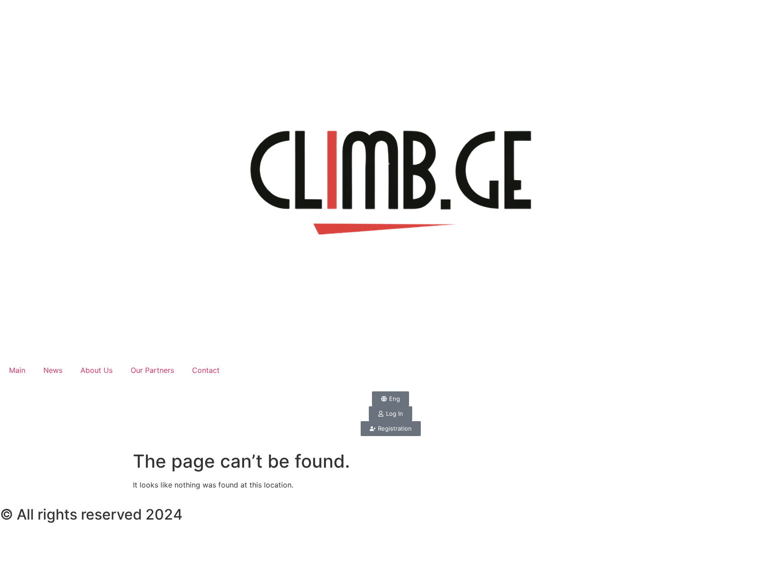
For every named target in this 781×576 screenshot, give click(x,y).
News (52, 370)
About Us (96, 370)
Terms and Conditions (75, 539)
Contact (206, 370)
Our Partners (152, 370)
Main (17, 370)
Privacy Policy (47, 554)
